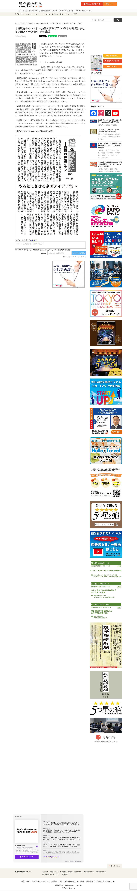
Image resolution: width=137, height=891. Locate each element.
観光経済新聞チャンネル (84, 11)
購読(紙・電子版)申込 (93, 4)
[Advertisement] (32, 274)
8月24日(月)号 (96, 73)
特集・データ (64, 14)
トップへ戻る (115, 866)
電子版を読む (19, 14)
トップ (18, 11)
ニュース (29, 14)
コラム (47, 14)
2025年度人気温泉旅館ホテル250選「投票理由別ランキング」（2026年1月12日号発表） (110, 164)
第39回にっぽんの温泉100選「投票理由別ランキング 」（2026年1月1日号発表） (110, 145)
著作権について (89, 872)
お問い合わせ (54, 872)
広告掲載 (63, 872)
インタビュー (38, 14)
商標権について (101, 872)
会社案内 (74, 14)
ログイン (111, 4)
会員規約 (65, 874)
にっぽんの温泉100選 (30, 11)
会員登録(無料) (113, 55)
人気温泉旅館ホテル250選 (48, 11)
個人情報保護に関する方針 (51, 874)
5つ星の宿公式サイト (66, 11)
